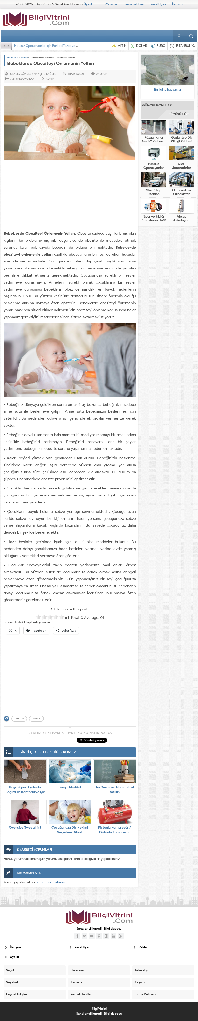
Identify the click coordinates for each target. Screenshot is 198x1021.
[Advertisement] (70, 196)
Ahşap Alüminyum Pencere (181, 220)
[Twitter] (84, 936)
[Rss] (121, 936)
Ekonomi (77, 970)
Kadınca (76, 982)
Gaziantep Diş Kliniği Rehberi (181, 139)
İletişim (177, 4)
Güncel (26, 74)
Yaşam (140, 982)
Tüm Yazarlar (108, 4)
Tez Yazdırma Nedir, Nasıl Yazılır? (114, 789)
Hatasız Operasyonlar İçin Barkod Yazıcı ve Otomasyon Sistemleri (61, 46)
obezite (19, 718)
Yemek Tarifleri (81, 994)
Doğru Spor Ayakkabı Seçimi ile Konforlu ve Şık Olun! (25, 792)
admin (50, 78)
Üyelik (88, 4)
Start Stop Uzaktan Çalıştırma (153, 194)
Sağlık (51, 74)
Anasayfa (12, 57)
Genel (24, 57)
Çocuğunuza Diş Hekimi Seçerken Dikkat (69, 829)
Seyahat (12, 982)
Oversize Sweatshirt (25, 827)
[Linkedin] (113, 936)
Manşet (39, 74)
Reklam (144, 947)
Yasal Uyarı (158, 4)
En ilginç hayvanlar (167, 89)
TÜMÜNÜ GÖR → (180, 114)
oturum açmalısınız (51, 882)
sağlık (36, 718)
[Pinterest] (99, 936)
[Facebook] (77, 936)
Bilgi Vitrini (99, 1009)
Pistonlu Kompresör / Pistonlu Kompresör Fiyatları (114, 832)
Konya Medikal (70, 787)
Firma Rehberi (134, 4)
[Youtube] (92, 936)
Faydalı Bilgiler (16, 994)
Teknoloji (141, 970)
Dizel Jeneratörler (181, 166)
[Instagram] (106, 936)
